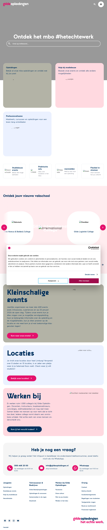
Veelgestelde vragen (89, 502)
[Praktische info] (40, 171)
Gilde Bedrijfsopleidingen (38, 489)
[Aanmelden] (66, 171)
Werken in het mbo (61, 501)
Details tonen (90, 274)
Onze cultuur (59, 493)
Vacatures (58, 489)
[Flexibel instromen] (93, 171)
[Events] (14, 171)
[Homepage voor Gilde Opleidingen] (15, 4)
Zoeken (9, 43)
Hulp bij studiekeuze (10, 494)
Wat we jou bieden (61, 497)
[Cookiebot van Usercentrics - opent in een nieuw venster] (90, 248)
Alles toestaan (84, 281)
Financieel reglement (89, 509)
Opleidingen (7, 487)
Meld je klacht (86, 491)
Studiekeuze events (9, 491)
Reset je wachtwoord (89, 506)
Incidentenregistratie (89, 494)
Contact (84, 487)
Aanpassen (52, 281)
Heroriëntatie (7, 498)
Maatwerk (32, 501)
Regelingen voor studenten (91, 498)
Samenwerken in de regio (37, 497)
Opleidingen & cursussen (37, 493)
